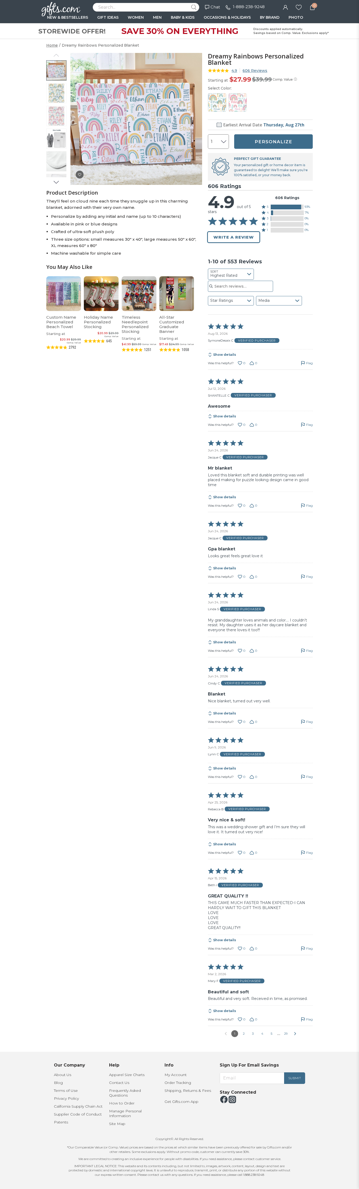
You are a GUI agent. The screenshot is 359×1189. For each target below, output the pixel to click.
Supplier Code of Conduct (78, 1114)
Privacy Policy (66, 1098)
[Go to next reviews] (295, 1033)
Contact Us (119, 1082)
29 (286, 1033)
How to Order (122, 1103)
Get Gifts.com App (181, 1101)
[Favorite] (299, 7)
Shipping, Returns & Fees (188, 1090)
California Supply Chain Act (78, 1106)
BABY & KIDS (182, 17)
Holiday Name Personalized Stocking (98, 322)
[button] (287, 207)
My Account (176, 1074)
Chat (215, 6)
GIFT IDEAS (108, 17)
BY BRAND (269, 17)
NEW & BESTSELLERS (67, 17)
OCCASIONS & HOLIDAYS (227, 17)
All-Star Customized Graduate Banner (171, 324)
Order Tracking (178, 1082)
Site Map (117, 1123)
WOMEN (136, 17)
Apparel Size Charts (127, 1074)
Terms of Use (66, 1090)
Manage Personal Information (125, 1113)
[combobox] (231, 274)
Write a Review (233, 237)
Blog (58, 1082)
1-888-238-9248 (249, 6)
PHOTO (296, 17)
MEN (157, 17)
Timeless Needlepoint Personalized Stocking (135, 324)
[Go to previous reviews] (225, 1033)
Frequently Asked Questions (125, 1093)
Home (52, 45)
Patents (61, 1122)
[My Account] (285, 7)
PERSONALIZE (273, 141)
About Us (62, 1074)
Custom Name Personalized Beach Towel (61, 322)
